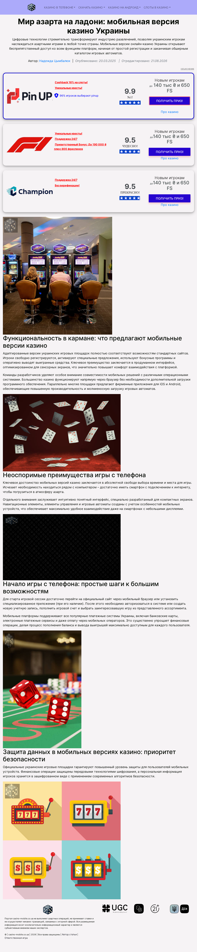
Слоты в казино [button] (156, 7)
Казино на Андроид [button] (123, 7)
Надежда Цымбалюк (54, 61)
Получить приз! (169, 101)
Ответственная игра (16, 937)
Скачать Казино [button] (90, 7)
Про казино (170, 112)
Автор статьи (69, 934)
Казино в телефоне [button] (58, 7)
